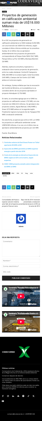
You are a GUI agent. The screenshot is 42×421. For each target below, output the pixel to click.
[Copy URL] (32, 34)
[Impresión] (27, 34)
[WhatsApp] (13, 34)
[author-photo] (21, 223)
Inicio (3, 8)
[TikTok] (28, 396)
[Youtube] (3, 401)
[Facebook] (4, 34)
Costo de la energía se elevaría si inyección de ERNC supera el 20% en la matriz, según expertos (21, 157)
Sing (26, 173)
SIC (22, 173)
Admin (6, 29)
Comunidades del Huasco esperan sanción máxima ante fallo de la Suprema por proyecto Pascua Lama (11, 203)
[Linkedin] (18, 34)
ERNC (13, 173)
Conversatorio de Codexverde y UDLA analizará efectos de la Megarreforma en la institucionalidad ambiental (20, 372)
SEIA (18, 173)
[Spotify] (23, 396)
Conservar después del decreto (12, 376)
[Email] (23, 34)
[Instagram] (8, 396)
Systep (5, 175)
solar (31, 173)
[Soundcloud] (18, 396)
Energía (9, 8)
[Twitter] (9, 34)
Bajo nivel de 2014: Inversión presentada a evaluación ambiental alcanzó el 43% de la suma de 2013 (30, 203)
